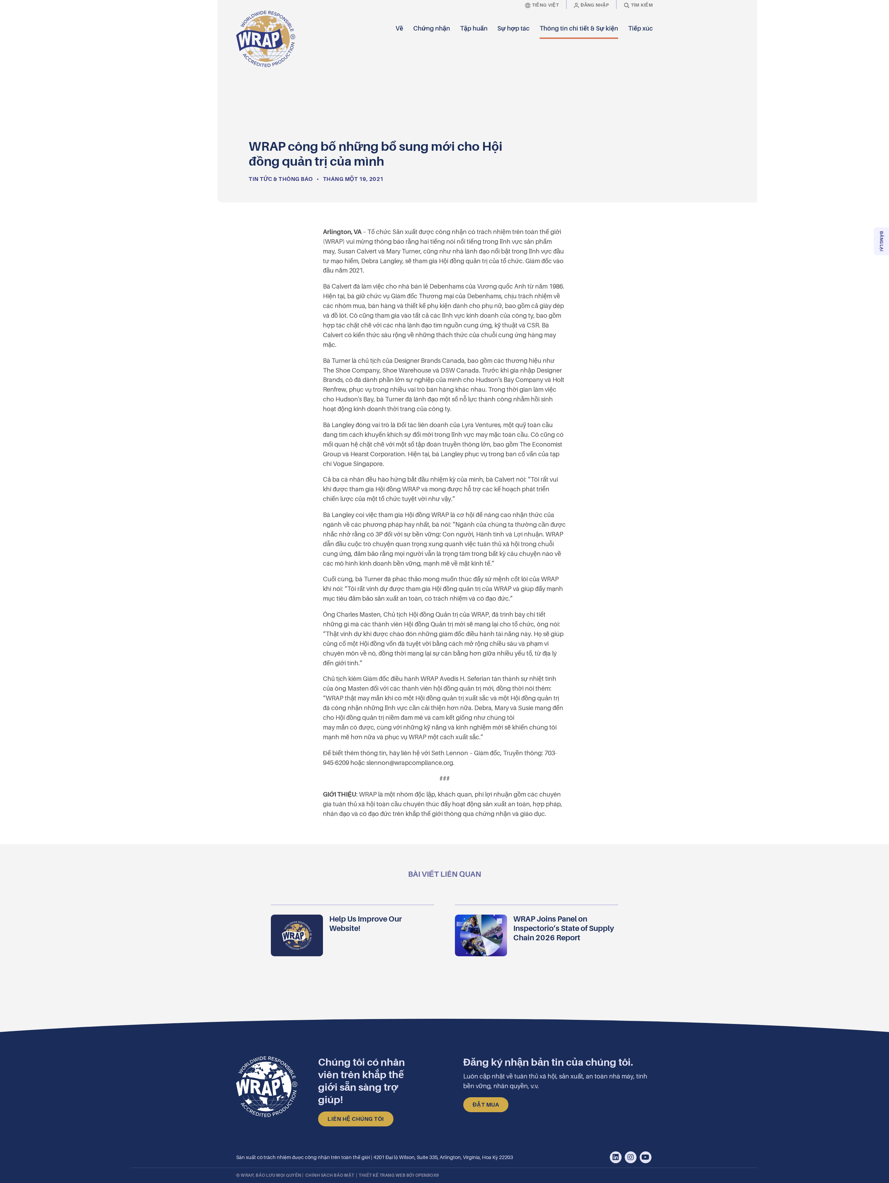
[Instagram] (631, 1157)
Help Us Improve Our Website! (365, 924)
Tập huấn (474, 28)
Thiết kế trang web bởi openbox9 (399, 1175)
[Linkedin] (616, 1157)
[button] (647, 39)
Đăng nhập (595, 5)
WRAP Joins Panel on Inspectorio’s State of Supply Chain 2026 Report (563, 928)
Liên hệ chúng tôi (355, 1119)
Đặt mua (486, 1105)
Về (399, 28)
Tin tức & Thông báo (281, 179)
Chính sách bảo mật (329, 1175)
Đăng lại (881, 241)
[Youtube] (645, 1157)
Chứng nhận (431, 28)
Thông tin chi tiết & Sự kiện (579, 28)
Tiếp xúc (640, 28)
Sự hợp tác (513, 28)
